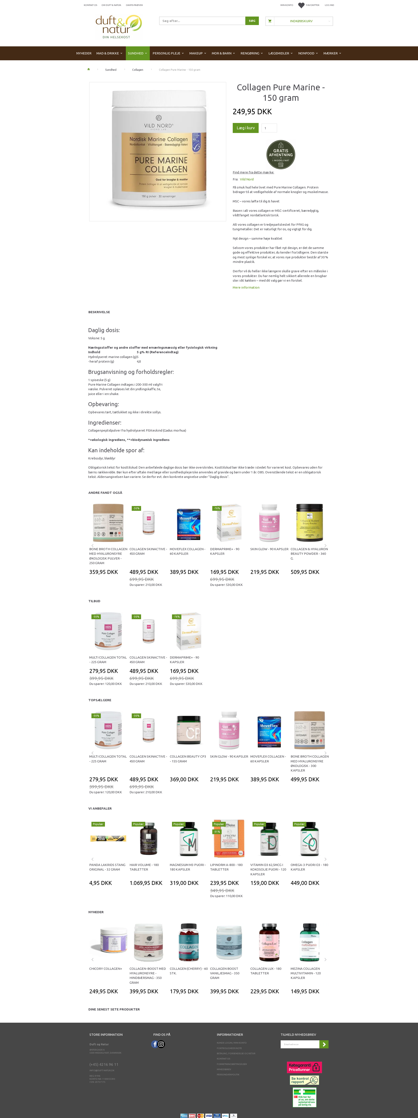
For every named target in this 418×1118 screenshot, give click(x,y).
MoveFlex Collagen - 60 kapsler (188, 551)
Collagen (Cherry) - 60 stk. (189, 971)
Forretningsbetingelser (232, 1064)
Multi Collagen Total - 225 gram (108, 660)
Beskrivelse (99, 312)
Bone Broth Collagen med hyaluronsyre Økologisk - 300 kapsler (310, 763)
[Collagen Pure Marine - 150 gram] (158, 150)
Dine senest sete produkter (114, 1009)
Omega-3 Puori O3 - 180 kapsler (309, 867)
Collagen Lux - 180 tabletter (265, 971)
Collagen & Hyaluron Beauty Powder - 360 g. (309, 553)
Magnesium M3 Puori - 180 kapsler (188, 867)
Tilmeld (324, 1044)
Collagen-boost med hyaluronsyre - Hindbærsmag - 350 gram (148, 975)
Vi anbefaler (100, 808)
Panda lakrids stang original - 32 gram (107, 867)
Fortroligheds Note (229, 1048)
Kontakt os (90, 5)
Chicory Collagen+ (105, 968)
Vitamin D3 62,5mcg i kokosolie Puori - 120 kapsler (268, 869)
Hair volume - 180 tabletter (144, 867)
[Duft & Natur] (119, 26)
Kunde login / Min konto (232, 1043)
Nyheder (96, 912)
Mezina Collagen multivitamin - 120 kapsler (306, 973)
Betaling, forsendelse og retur (236, 1053)
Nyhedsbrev (224, 1069)
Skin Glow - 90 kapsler (269, 549)
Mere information (246, 287)
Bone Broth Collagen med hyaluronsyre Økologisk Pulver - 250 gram (108, 556)
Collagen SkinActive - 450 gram (148, 551)
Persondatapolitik (228, 1074)
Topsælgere (99, 700)
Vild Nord (247, 179)
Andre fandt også (105, 492)
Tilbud (94, 601)
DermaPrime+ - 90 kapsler (224, 551)
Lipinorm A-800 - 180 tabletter (226, 867)
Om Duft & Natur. (111, 5)
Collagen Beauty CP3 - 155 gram (188, 759)
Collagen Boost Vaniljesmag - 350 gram (224, 973)
